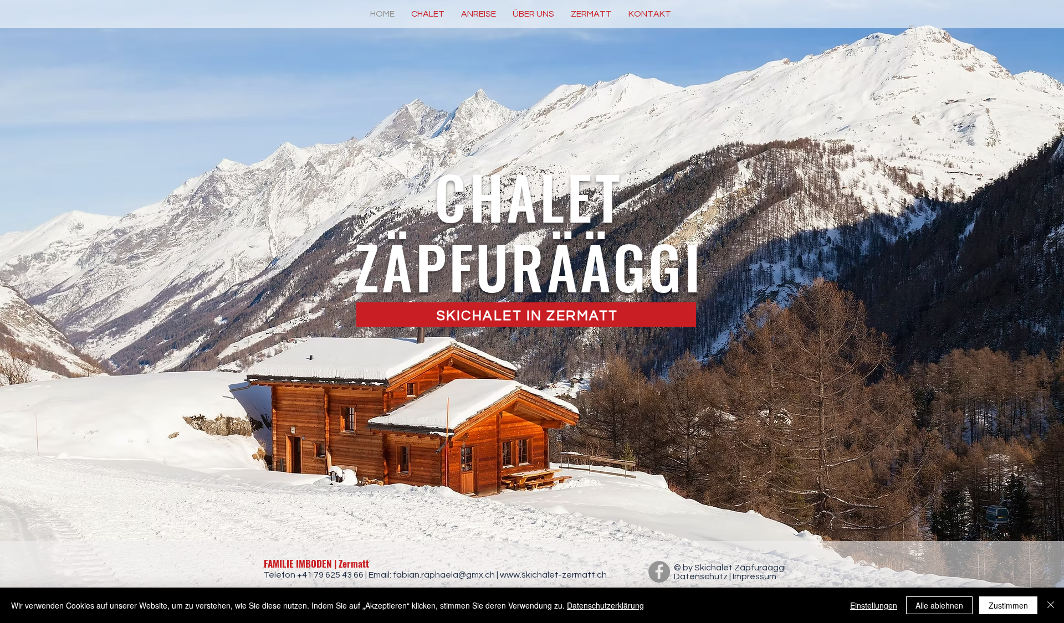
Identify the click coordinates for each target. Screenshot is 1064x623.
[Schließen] (1050, 605)
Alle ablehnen (939, 605)
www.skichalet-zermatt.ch (553, 574)
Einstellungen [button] (873, 605)
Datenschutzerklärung (605, 605)
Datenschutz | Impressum (725, 576)
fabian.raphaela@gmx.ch (444, 574)
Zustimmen (1008, 605)
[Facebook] (659, 572)
